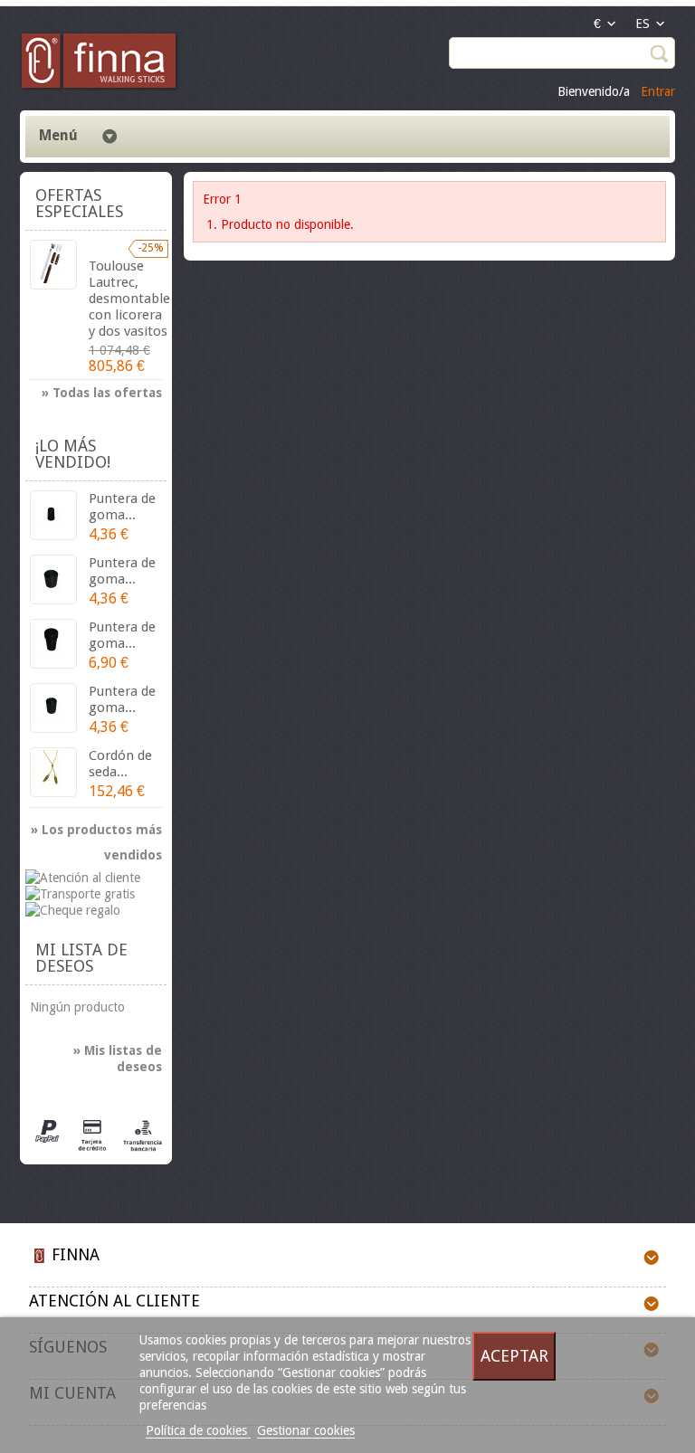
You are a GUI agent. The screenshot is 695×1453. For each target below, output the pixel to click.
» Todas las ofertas (102, 392)
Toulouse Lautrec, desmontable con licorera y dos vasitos (129, 298)
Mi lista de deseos (81, 957)
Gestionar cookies (306, 1430)
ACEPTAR (514, 1355)
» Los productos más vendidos (96, 832)
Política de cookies (198, 1430)
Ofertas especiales (79, 203)
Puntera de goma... (122, 506)
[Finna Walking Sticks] (99, 63)
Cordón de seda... (120, 763)
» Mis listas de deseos (117, 1058)
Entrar (658, 91)
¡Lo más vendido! (72, 453)
